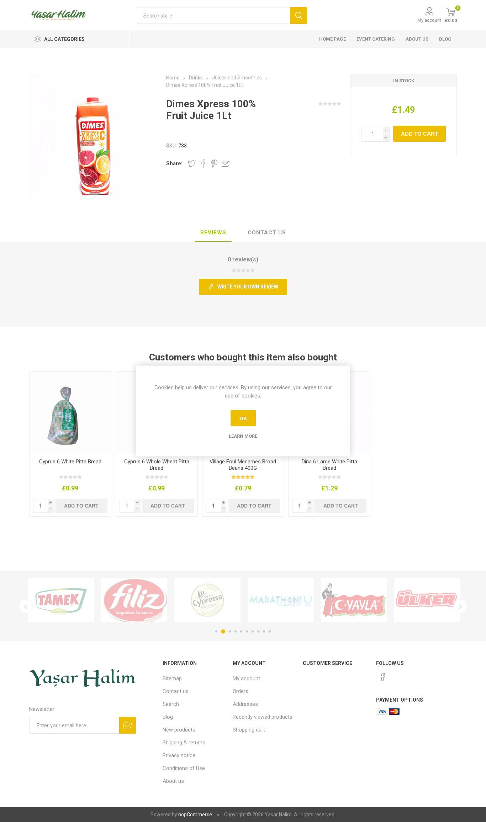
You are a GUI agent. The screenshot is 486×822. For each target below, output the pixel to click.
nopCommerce (195, 814)
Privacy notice (179, 755)
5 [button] (241, 631)
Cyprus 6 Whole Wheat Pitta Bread (156, 464)
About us (417, 39)
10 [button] (270, 631)
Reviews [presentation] (213, 232)
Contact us (176, 691)
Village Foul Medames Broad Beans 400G (243, 464)
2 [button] (223, 631)
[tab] (213, 233)
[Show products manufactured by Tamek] (61, 600)
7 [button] (253, 631)
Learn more (243, 436)
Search (171, 704)
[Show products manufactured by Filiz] (134, 600)
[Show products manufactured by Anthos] (281, 600)
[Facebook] (383, 677)
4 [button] (235, 631)
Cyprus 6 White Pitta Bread (70, 461)
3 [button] (230, 631)
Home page (332, 39)
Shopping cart (249, 730)
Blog (445, 39)
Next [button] (460, 606)
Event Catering (375, 39)
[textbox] (213, 15)
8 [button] (258, 631)
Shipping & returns (184, 742)
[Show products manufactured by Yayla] (354, 600)
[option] (60, 600)
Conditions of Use (184, 768)
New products (179, 730)
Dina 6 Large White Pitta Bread (329, 464)
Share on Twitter (192, 163)
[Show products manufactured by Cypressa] (207, 600)
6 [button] (247, 631)
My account (429, 20)
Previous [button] (26, 606)
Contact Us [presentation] (267, 232)
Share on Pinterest (214, 163)
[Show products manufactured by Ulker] (427, 600)
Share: (174, 163)
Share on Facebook (203, 163)
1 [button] (216, 631)
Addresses (245, 704)
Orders (240, 691)
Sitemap (172, 678)
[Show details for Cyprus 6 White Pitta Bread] (70, 412)
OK (243, 418)
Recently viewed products (262, 717)
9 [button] (264, 631)
